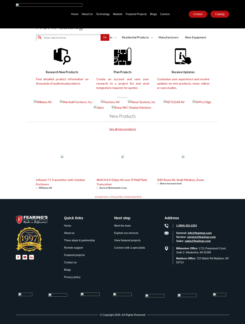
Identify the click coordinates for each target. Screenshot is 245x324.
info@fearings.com (200, 233)
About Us (87, 14)
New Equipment (195, 37)
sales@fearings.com (198, 241)
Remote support (73, 247)
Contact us (70, 262)
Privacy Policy (117, 197)
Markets (117, 14)
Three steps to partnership (79, 240)
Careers (165, 14)
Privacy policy (72, 277)
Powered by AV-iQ (134, 197)
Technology (103, 14)
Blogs (153, 14)
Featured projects (74, 255)
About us (69, 233)
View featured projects (127, 240)
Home (74, 14)
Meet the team (122, 225)
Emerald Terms (102, 197)
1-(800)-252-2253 (186, 225)
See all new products (122, 129)
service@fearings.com (201, 237)
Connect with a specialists (129, 247)
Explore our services (126, 233)
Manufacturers (168, 37)
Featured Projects (136, 14)
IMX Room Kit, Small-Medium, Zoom (180, 180)
